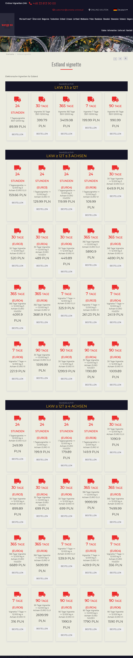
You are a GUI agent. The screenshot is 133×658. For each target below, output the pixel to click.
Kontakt (129, 30)
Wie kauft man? (25, 18)
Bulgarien (45, 18)
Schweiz (123, 18)
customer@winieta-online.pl (69, 10)
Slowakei (106, 18)
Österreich (36, 18)
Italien (103, 30)
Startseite (10, 54)
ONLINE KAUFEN (99, 10)
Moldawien (84, 18)
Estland (62, 18)
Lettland (76, 18)
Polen (91, 18)
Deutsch (121, 10)
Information (112, 30)
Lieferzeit (121, 30)
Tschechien (54, 18)
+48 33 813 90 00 (44, 3)
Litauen (69, 18)
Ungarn (129, 18)
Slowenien (115, 18)
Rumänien (98, 18)
